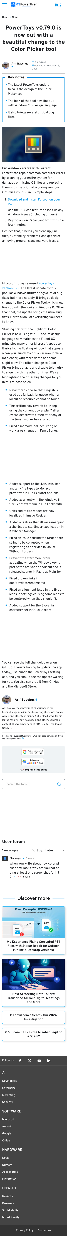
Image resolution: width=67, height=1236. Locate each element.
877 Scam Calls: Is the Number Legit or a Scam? (33, 1034)
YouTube (39, 1060)
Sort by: (37, 851)
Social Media (10, 1210)
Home (5, 17)
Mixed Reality (10, 1217)
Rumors (7, 1165)
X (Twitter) (29, 1060)
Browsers (8, 1203)
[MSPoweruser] (24, 5)
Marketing (8, 1095)
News (15, 17)
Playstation (9, 1179)
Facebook (19, 1060)
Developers (9, 1081)
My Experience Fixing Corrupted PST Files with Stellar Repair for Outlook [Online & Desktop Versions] (33, 946)
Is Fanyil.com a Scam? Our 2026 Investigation (33, 1017)
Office (6, 1141)
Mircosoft (8, 1119)
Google (6, 1133)
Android (7, 1126)
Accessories (10, 1172)
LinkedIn (48, 1060)
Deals (5, 1158)
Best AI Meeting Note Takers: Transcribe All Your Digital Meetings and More (33, 998)
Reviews (7, 1196)
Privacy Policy (24, 1230)
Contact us (44, 1230)
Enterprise (9, 1088)
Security (7, 1102)
